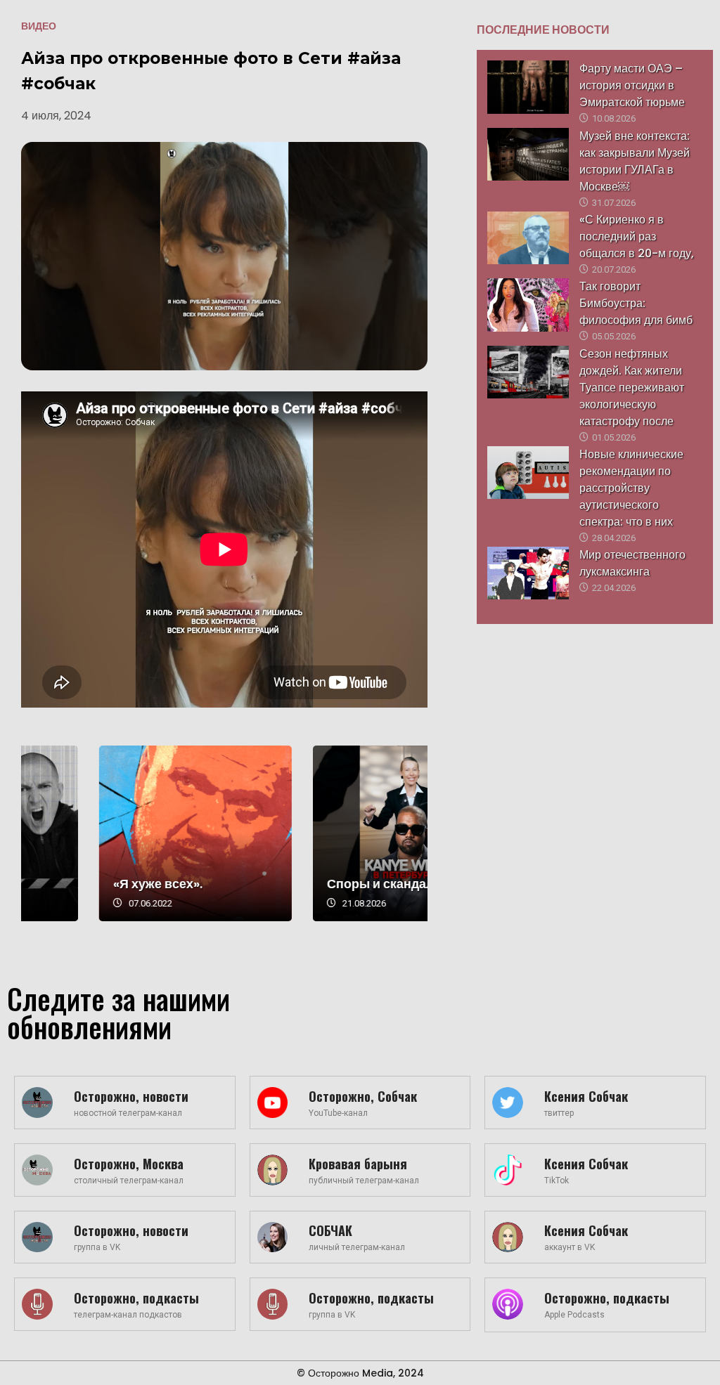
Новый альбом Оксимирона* (81, 875)
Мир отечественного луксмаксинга (632, 563)
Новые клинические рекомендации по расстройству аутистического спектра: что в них (631, 488)
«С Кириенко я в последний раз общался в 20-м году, (636, 236)
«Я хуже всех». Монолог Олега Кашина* (331, 833)
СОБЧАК (330, 1230)
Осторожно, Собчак (363, 1096)
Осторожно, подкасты (136, 1298)
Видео (38, 26)
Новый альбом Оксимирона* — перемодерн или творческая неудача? (117, 833)
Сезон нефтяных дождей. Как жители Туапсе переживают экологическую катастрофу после (631, 387)
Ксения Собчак (586, 1096)
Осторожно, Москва (129, 1164)
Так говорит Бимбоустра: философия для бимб (636, 303)
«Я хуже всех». (293, 883)
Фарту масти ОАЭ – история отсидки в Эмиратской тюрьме (632, 85)
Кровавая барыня (358, 1164)
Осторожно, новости (131, 1096)
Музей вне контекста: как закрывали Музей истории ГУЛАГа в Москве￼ (634, 161)
